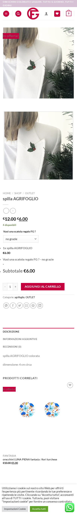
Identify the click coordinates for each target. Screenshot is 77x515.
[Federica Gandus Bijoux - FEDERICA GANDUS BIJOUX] (33, 13)
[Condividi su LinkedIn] (40, 305)
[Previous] (6, 102)
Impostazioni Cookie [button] (15, 508)
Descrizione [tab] (11, 331)
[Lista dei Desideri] (57, 14)
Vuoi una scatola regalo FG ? (19, 231)
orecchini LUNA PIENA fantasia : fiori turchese (30, 459)
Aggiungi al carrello (43, 286)
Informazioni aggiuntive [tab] (20, 339)
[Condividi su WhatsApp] (6, 305)
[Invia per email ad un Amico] (26, 305)
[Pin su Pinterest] (33, 305)
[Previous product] (13, 211)
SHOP (17, 193)
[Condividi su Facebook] (13, 305)
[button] (6, 14)
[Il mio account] (46, 13)
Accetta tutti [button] (39, 508)
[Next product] (6, 211)
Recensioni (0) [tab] (12, 346)
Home (7, 193)
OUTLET (30, 193)
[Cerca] (18, 14)
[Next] (16, 102)
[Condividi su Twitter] (20, 305)
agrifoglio (19, 297)
